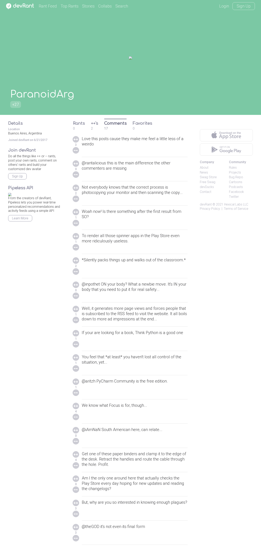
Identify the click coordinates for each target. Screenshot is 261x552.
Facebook (236, 192)
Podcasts (236, 187)
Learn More (20, 218)
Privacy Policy (210, 209)
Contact (205, 192)
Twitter (234, 197)
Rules (233, 167)
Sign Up (244, 6)
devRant (206, 204)
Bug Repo (236, 177)
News (204, 172)
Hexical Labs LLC (236, 204)
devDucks (207, 187)
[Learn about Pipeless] (9, 194)
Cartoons (235, 182)
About (204, 167)
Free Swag (207, 182)
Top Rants (70, 6)
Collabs (105, 6)
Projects (235, 172)
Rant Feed (48, 6)
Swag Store (208, 177)
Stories (88, 6)
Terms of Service (236, 209)
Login (224, 6)
